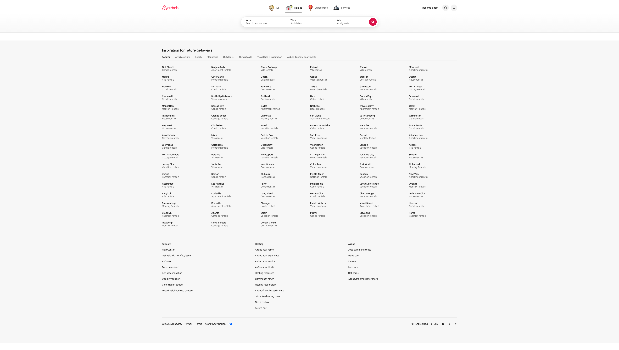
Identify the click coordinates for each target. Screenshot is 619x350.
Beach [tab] (198, 57)
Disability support (171, 278)
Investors (353, 267)
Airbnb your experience (267, 255)
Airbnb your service (265, 261)
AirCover (166, 261)
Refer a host (261, 308)
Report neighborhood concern (177, 290)
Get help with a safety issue (176, 255)
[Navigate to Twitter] (449, 324)
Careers (352, 261)
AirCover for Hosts (264, 267)
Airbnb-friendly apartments (269, 290)
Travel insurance (170, 267)
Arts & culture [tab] (182, 57)
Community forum (264, 278)
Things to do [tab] (245, 57)
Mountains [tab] (212, 57)
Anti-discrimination (172, 273)
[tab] (274, 8)
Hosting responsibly (265, 284)
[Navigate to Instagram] (456, 324)
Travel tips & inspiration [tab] (269, 57)
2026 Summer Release (359, 249)
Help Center (168, 249)
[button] (309, 22)
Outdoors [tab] (228, 57)
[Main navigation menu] (454, 8)
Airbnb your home (264, 249)
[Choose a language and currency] (445, 8)
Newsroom (353, 255)
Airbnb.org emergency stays (363, 278)
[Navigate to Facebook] (443, 324)
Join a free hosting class (267, 296)
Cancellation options (173, 284)
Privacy (188, 323)
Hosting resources (264, 273)
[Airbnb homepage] (170, 7)
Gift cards (353, 273)
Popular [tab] (166, 57)
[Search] (373, 22)
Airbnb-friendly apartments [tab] (301, 57)
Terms (198, 323)
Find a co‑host (262, 302)
